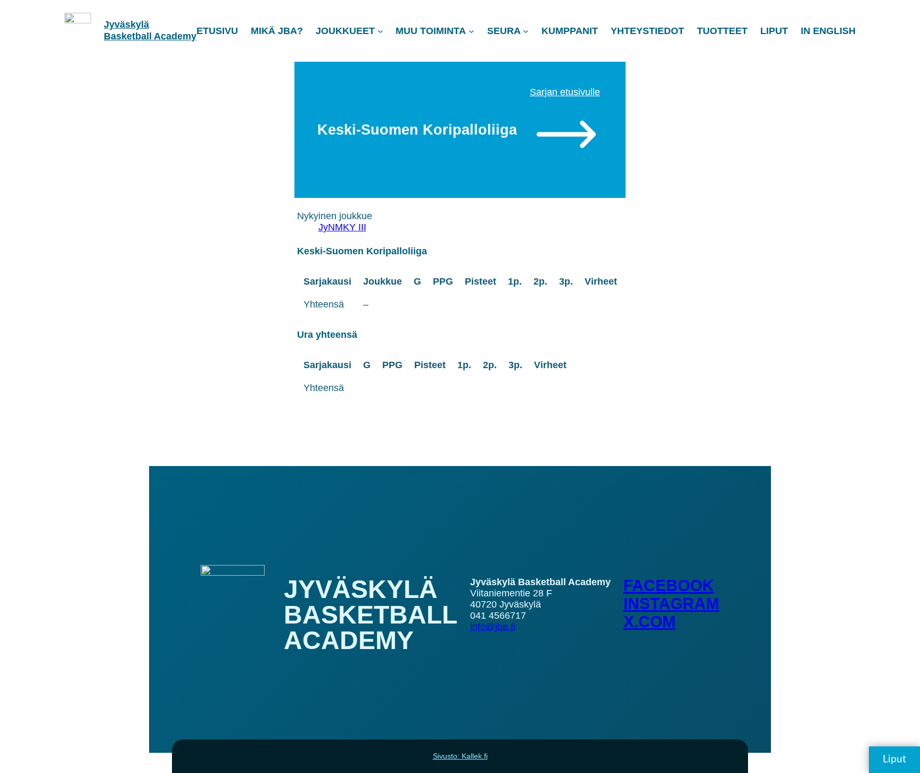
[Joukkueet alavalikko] (380, 31)
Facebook (668, 585)
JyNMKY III (342, 227)
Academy (175, 36)
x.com (649, 621)
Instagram (671, 603)
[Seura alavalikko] (526, 31)
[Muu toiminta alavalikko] (471, 31)
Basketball (129, 36)
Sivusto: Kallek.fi (460, 756)
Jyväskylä (126, 24)
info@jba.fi (492, 626)
